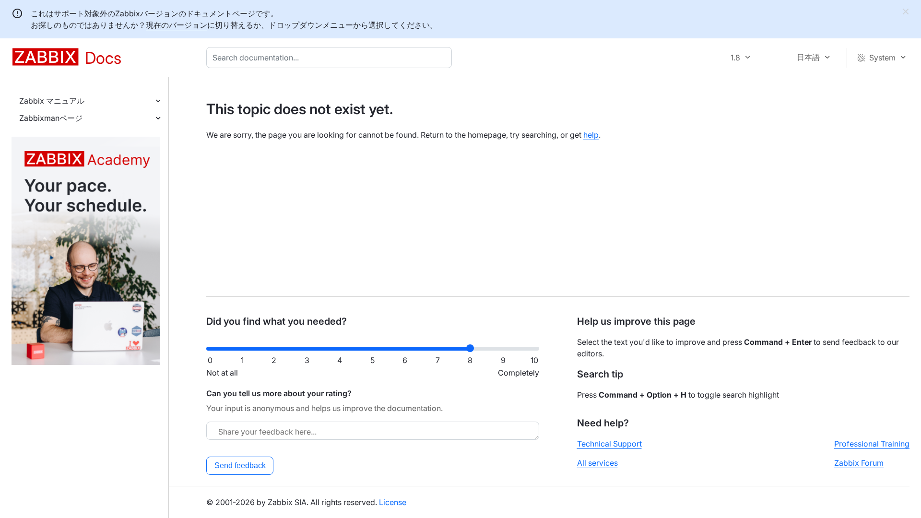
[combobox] (331, 57)
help (591, 135)
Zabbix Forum (859, 463)
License (392, 502)
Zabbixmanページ (51, 118)
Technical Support (609, 443)
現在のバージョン (176, 25)
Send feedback (240, 465)
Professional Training (871, 443)
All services (597, 463)
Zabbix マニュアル (51, 101)
